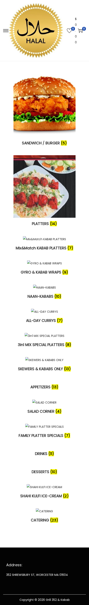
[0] (69, 30)
